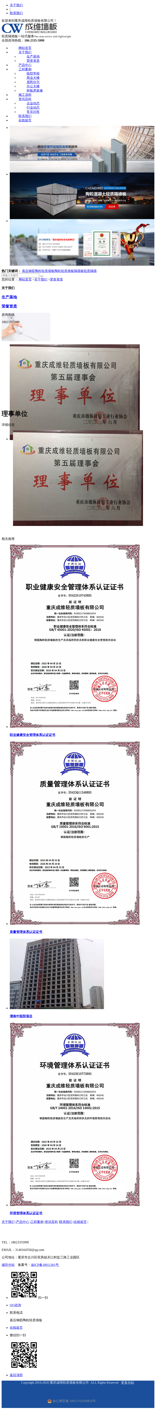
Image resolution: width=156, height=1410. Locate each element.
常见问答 (33, 111)
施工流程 (24, 94)
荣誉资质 (33, 60)
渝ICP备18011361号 (45, 1265)
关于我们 (16, 5)
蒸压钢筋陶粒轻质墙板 (38, 271)
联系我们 (16, 13)
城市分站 (8, 1265)
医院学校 (33, 73)
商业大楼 (33, 77)
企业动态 (33, 103)
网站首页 (24, 48)
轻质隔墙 (90, 271)
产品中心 (24, 65)
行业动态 (33, 107)
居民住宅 (33, 82)
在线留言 (24, 120)
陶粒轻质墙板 (64, 271)
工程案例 (24, 69)
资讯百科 (24, 99)
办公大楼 (33, 86)
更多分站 (127, 1382)
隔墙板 (79, 271)
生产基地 (33, 56)
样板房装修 (35, 90)
